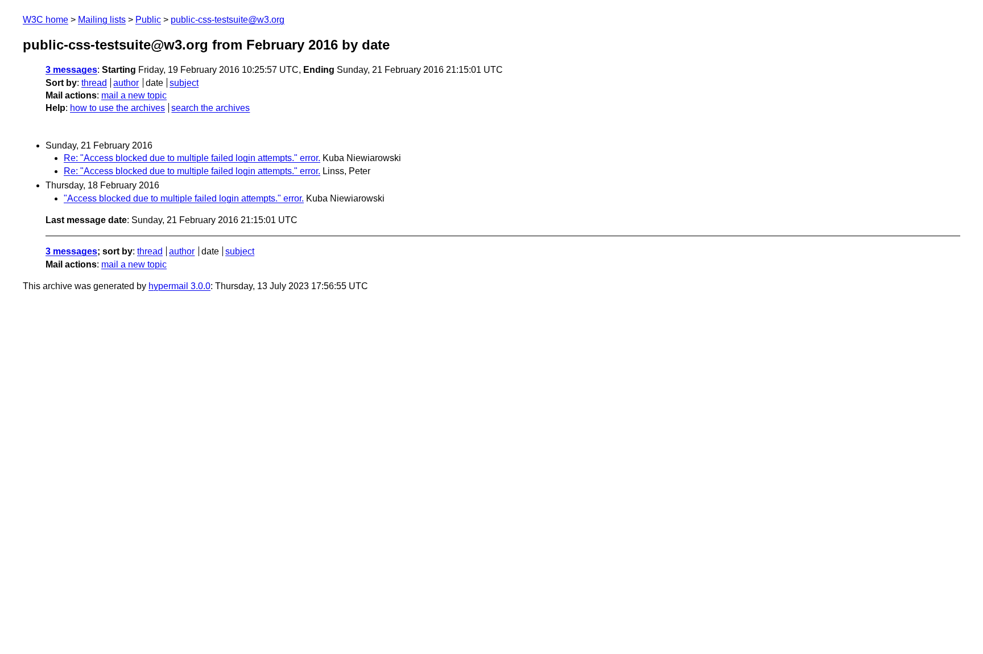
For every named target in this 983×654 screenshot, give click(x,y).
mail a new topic (134, 95)
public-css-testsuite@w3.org (227, 19)
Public (148, 19)
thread (94, 83)
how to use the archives (117, 108)
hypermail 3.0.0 (179, 286)
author (126, 83)
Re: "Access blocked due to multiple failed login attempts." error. (192, 158)
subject (184, 83)
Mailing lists (102, 19)
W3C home (45, 19)
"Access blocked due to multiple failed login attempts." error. (184, 198)
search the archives (210, 108)
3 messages (71, 70)
